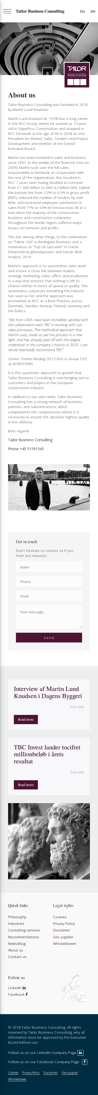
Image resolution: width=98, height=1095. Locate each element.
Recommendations (23, 936)
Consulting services (24, 929)
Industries (16, 923)
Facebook (17, 994)
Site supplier (63, 936)
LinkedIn (15, 987)
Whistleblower (64, 943)
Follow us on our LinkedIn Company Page (42, 1052)
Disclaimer (61, 929)
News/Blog (17, 943)
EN (93, 11)
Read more (26, 719)
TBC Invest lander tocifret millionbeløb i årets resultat (47, 754)
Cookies (60, 916)
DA (82, 11)
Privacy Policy (64, 923)
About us (15, 949)
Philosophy (17, 916)
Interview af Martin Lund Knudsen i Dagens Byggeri (48, 692)
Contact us (17, 956)
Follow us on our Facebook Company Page (44, 1061)
